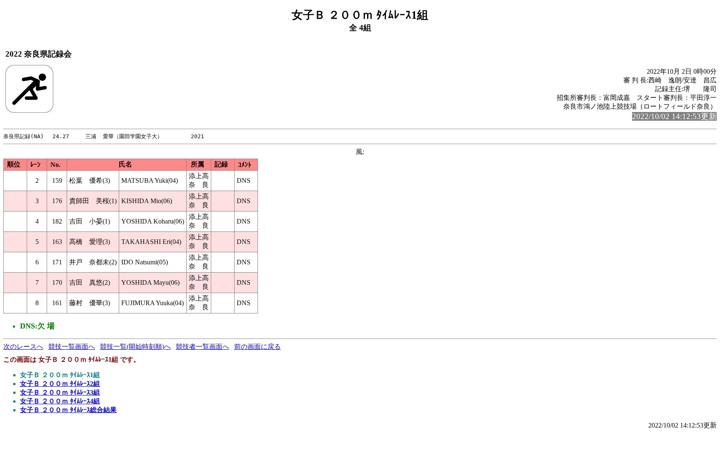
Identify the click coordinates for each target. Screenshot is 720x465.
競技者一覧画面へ (202, 346)
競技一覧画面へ (71, 346)
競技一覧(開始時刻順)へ (135, 346)
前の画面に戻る (257, 346)
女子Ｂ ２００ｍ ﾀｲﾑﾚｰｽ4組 (60, 401)
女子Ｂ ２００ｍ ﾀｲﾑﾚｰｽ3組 (60, 392)
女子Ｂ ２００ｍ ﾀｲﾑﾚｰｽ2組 (60, 383)
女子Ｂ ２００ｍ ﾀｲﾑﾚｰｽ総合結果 (68, 409)
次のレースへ (23, 346)
